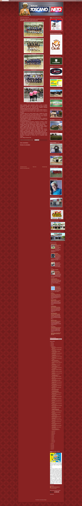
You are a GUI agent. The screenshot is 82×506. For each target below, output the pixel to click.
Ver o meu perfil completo (53, 488)
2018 (51, 443)
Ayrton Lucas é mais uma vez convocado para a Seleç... (55, 389)
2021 (51, 343)
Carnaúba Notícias (53, 306)
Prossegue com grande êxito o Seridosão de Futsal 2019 (55, 409)
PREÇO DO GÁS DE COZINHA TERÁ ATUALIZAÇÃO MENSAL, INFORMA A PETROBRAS (55, 315)
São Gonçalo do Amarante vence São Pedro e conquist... (56, 416)
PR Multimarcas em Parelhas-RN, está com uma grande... (56, 384)
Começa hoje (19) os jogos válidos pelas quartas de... (55, 380)
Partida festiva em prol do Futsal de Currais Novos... (56, 364)
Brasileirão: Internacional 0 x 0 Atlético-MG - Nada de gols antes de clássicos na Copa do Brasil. (58, 246)
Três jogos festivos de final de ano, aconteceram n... (55, 355)
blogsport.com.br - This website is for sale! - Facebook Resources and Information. (56, 334)
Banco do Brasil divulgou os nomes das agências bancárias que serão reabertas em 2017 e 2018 (55, 308)
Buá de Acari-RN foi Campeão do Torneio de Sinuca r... (55, 366)
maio (52, 437)
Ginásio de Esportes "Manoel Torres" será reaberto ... (56, 427)
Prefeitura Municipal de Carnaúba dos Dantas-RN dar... (56, 398)
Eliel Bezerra (52, 293)
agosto (52, 434)
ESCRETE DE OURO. (54, 244)
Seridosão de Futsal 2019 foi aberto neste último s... (56, 418)
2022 (51, 342)
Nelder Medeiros (53, 326)
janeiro (52, 442)
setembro (53, 433)
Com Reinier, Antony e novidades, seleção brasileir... (55, 351)
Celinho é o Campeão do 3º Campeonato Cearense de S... (55, 429)
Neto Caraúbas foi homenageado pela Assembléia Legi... (56, 386)
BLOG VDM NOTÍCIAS (54, 313)
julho (52, 435)
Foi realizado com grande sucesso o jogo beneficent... (56, 395)
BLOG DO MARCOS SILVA (54, 253)
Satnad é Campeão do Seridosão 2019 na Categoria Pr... (56, 368)
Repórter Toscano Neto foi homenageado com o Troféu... (55, 360)
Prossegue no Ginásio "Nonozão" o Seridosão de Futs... (56, 415)
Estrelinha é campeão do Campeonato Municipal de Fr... (56, 393)
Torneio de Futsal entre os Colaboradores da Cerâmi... (55, 391)
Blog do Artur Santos (54, 320)
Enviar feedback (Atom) (26, 168)
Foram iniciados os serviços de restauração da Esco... (55, 375)
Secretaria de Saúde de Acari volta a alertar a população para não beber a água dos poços (56, 328)
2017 (51, 444)
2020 (51, 344)
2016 (51, 445)
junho (52, 436)
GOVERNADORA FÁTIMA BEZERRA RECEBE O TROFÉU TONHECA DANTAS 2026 (57, 272)
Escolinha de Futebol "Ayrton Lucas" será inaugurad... (56, 407)
